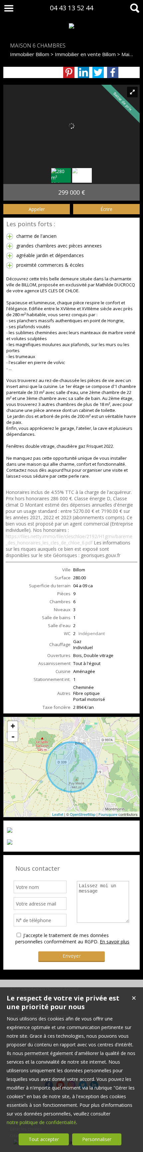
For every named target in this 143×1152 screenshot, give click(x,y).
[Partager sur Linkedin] (83, 72)
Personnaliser (96, 1139)
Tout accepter (44, 1139)
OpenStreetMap (82, 814)
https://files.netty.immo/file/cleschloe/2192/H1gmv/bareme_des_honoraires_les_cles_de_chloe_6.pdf (69, 539)
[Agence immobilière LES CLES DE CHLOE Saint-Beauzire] (71, 26)
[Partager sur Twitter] (98, 72)
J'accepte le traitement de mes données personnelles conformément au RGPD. (62, 938)
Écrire (106, 209)
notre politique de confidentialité (41, 1122)
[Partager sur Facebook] (112, 72)
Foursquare (107, 814)
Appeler (37, 209)
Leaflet (57, 814)
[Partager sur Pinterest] (68, 72)
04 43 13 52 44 (71, 7)
